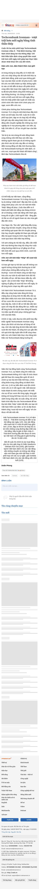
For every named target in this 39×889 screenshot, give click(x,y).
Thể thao (23, 766)
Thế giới (23, 770)
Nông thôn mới (25, 794)
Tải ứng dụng (7, 880)
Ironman (14, 475)
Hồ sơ (22, 802)
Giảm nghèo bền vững (9, 794)
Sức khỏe (5, 778)
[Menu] (3, 25)
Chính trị (23, 758)
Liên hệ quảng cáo (8, 860)
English (4, 802)
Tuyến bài (10, 820)
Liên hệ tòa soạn (7, 836)
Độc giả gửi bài (20, 880)
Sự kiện (29, 820)
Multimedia (6, 810)
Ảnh (3, 806)
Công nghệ (24, 778)
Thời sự (4, 762)
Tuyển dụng (32, 880)
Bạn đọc (23, 786)
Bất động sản (6, 786)
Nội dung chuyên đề (27, 798)
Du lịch (22, 782)
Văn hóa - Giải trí (26, 774)
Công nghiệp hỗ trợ (27, 790)
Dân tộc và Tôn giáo (8, 766)
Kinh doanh (24, 762)
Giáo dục (5, 770)
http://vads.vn (12, 873)
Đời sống (7, 30)
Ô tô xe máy (6, 782)
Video (22, 806)
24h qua (4, 814)
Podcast (23, 810)
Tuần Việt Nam (7, 790)
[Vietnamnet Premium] (7, 759)
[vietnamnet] (9, 26)
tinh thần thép (25, 475)
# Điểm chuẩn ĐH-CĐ (22, 25)
